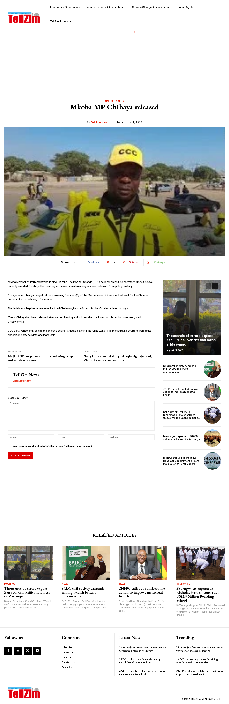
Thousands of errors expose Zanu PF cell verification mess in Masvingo (191, 340)
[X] (27, 650)
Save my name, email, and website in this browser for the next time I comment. (52, 446)
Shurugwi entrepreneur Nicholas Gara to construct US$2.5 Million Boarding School (182, 415)
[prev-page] (208, 286)
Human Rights (114, 100)
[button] (133, 31)
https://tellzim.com (22, 381)
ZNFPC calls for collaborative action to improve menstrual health (180, 392)
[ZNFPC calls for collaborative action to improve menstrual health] (212, 392)
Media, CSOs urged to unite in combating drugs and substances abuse (40, 358)
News (65, 584)
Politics (9, 584)
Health (123, 584)
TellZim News (100, 122)
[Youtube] (37, 650)
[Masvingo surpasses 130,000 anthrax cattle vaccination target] (212, 438)
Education (183, 584)
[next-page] (215, 286)
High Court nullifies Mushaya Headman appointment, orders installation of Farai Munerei (181, 460)
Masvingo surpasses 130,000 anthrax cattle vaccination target (182, 438)
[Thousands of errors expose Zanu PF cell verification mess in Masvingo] (192, 317)
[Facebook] (8, 650)
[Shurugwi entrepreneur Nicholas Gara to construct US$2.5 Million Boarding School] (212, 415)
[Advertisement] (114, 62)
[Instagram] (18, 650)
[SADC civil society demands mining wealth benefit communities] (212, 369)
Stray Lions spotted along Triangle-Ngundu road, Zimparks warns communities (118, 358)
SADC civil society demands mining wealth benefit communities (179, 369)
